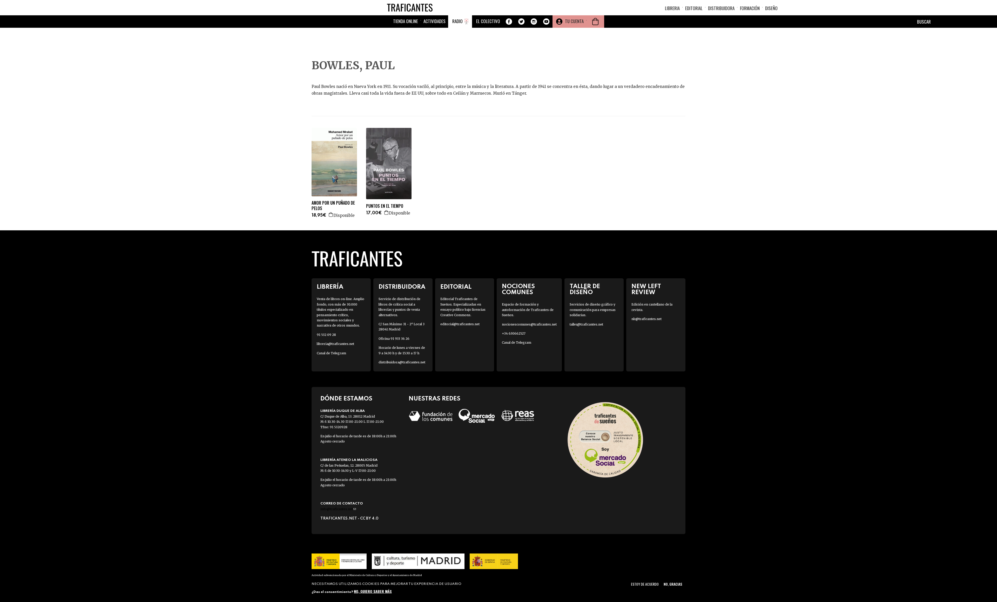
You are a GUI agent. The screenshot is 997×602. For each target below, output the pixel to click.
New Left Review (646, 289)
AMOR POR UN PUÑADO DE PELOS (333, 205)
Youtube (546, 21)
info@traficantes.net (338, 509)
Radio (457, 21)
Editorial (694, 8)
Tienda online (405, 21)
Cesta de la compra (595, 21)
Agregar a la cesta (331, 214)
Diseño (771, 8)
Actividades (434, 21)
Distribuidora (721, 8)
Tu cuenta (574, 21)
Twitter (521, 21)
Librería (330, 287)
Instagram (534, 21)
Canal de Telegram (331, 353)
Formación (750, 8)
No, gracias (673, 584)
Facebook (509, 21)
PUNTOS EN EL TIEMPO (384, 206)
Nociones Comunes (518, 289)
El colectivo (488, 21)
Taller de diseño (585, 289)
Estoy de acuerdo (645, 584)
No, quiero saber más (373, 591)
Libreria (672, 8)
